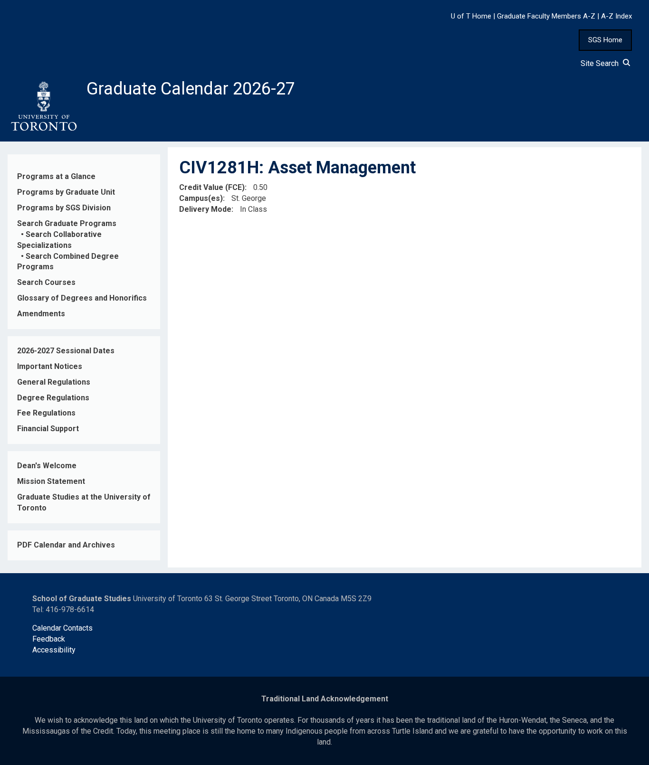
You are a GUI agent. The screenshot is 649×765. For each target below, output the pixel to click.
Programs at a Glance (56, 176)
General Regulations (53, 382)
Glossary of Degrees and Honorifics (82, 297)
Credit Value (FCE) (212, 187)
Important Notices (49, 366)
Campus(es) (201, 198)
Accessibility (54, 649)
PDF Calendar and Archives (66, 544)
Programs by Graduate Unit (66, 192)
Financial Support (48, 428)
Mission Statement (51, 481)
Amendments (41, 313)
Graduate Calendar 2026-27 (190, 89)
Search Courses (46, 282)
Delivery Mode (205, 209)
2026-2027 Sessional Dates (66, 350)
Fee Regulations (46, 412)
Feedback (48, 638)
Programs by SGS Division (64, 207)
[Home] (43, 106)
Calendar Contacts (62, 628)
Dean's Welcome (46, 465)
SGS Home (605, 40)
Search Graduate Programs (66, 223)
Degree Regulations (53, 397)
